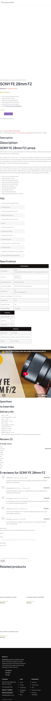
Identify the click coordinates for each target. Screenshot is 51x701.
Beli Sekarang (8, 114)
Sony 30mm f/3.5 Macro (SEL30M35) (35, 597)
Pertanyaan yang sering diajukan (13, 106)
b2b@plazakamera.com (8, 695)
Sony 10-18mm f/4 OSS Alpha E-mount (9, 631)
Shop (4, 80)
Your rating (3, 543)
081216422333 (16, 131)
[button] (49, 2)
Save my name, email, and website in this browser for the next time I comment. (19, 539)
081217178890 (8, 131)
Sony (36, 133)
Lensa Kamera (8, 80)
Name (2, 533)
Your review (3, 545)
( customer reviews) (11, 88)
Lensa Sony (15, 80)
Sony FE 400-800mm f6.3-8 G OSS (8, 597)
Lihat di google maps (7, 687)
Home (1, 80)
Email (1, 537)
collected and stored (23, 558)
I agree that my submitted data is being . (15, 558)
